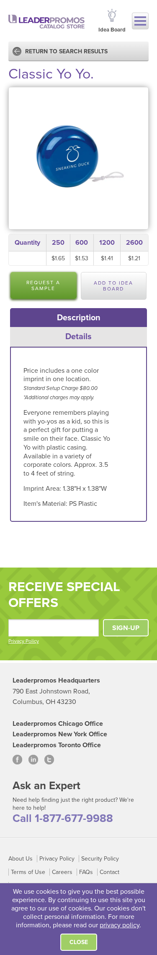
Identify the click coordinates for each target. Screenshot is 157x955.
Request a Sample (43, 285)
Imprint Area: (43, 488)
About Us (20, 858)
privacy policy (119, 925)
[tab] (78, 317)
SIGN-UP (125, 628)
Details (78, 337)
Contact (109, 872)
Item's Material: (46, 504)
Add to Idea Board (113, 286)
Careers (62, 872)
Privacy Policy (23, 641)
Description (78, 318)
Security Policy (100, 858)
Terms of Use (28, 872)
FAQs (86, 872)
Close (78, 942)
